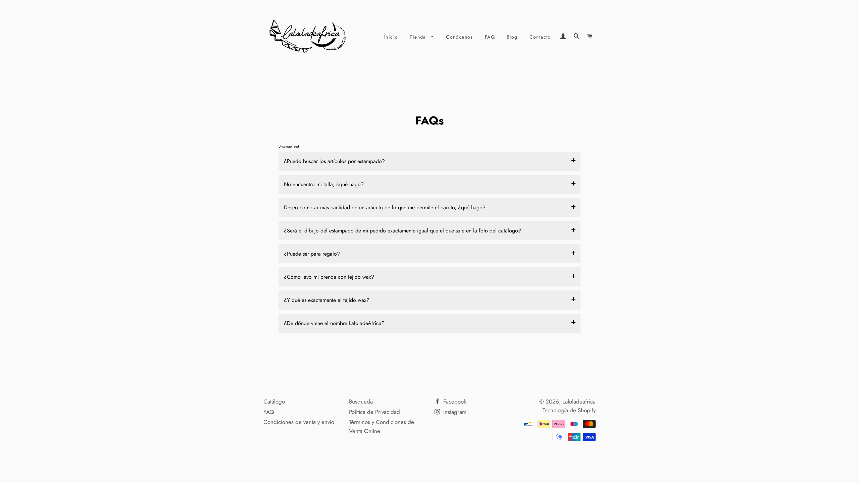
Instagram (454, 412)
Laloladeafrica (579, 401)
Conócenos (459, 37)
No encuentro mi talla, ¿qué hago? (324, 184)
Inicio (391, 37)
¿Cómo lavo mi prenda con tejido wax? (329, 277)
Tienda (419, 37)
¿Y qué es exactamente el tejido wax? (326, 300)
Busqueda (361, 401)
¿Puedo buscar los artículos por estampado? (334, 161)
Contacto (540, 37)
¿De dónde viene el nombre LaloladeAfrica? (334, 323)
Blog (512, 37)
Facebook (454, 401)
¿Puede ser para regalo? (312, 254)
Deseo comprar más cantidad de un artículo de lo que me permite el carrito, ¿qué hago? (385, 207)
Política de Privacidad (374, 412)
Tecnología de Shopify (569, 410)
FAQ (490, 37)
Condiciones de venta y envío (298, 422)
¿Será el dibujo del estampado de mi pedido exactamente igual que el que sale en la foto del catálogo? (402, 230)
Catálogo (274, 401)
